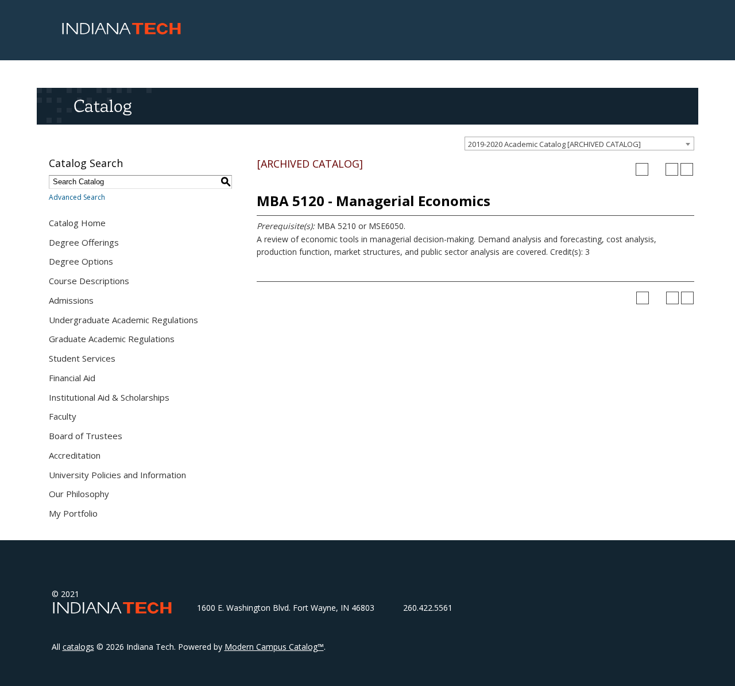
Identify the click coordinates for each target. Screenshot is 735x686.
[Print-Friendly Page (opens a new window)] (672, 169)
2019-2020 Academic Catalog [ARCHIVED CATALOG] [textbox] (554, 144)
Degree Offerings (84, 242)
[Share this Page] (657, 169)
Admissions (71, 300)
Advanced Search (77, 197)
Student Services (82, 358)
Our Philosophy (79, 493)
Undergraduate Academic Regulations (123, 319)
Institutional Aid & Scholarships (109, 397)
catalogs (78, 646)
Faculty (62, 416)
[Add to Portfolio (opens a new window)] (642, 169)
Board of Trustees (85, 435)
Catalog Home (77, 222)
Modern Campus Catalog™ (274, 646)
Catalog (102, 105)
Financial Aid (72, 377)
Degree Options (81, 261)
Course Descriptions (89, 280)
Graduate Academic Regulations (112, 338)
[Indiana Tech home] (121, 31)
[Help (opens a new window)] (686, 169)
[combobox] (579, 143)
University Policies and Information (117, 474)
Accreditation (74, 455)
